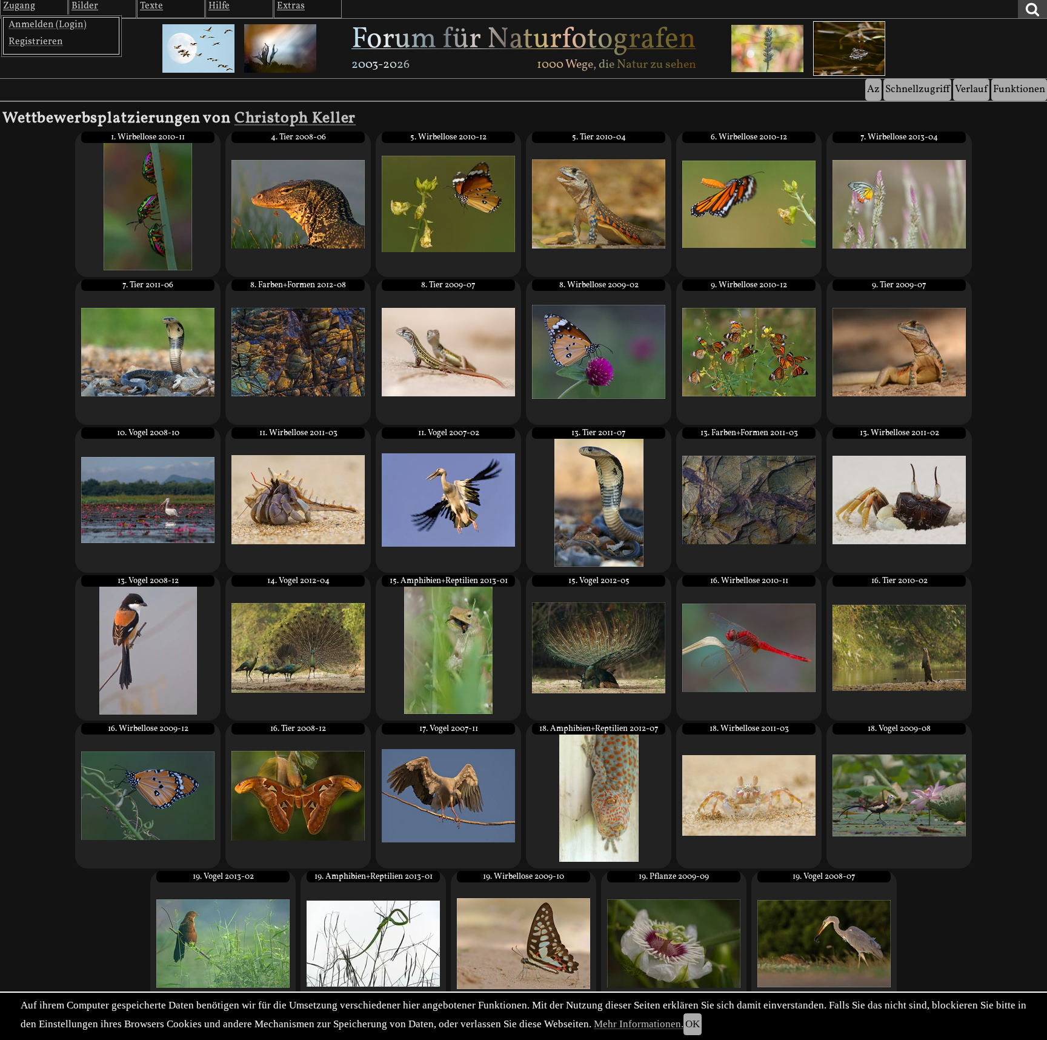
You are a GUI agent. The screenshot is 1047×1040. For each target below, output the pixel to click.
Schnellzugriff (917, 89)
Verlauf (971, 89)
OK (692, 1024)
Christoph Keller (295, 118)
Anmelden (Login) (47, 25)
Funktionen (1019, 89)
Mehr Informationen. (638, 1024)
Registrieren (35, 41)
